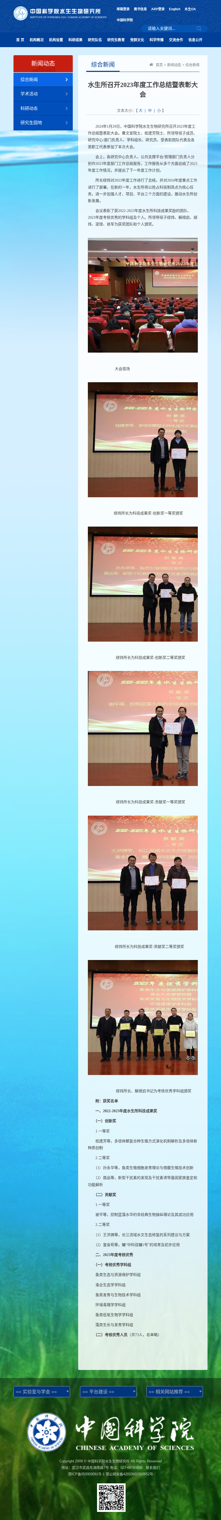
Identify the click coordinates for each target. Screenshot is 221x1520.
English (174, 9)
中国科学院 (125, 20)
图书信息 (140, 9)
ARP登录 (158, 9)
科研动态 (29, 108)
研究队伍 (95, 40)
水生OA (190, 9)
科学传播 (157, 40)
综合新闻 (29, 79)
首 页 (20, 40)
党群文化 (137, 40)
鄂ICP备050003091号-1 (86, 1474)
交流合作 (176, 40)
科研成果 (75, 40)
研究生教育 (116, 40)
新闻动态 (174, 65)
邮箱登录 (123, 9)
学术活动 (29, 94)
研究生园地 (31, 122)
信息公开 (195, 40)
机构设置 (56, 40)
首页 (159, 65)
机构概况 (37, 40)
